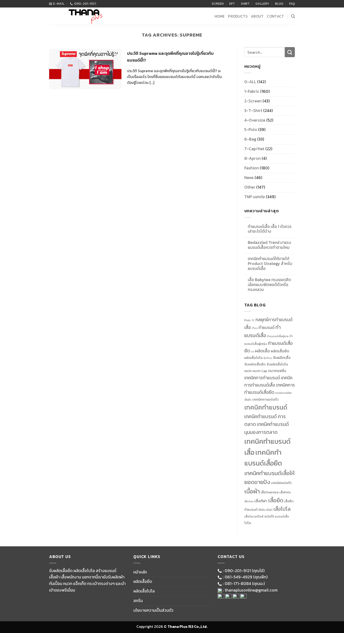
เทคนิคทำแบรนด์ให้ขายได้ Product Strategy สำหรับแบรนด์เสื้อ (270, 263)
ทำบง (255, 328)
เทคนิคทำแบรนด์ (265, 407)
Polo (247, 320)
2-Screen (253, 101)
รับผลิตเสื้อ (281, 357)
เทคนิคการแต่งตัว (265, 399)
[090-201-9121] (338, 331)
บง (252, 351)
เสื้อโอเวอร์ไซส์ (253, 516)
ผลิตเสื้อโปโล (253, 357)
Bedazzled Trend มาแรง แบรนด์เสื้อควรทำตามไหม (269, 245)
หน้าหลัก (140, 572)
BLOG (279, 3)
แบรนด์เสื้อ (282, 516)
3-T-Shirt (253, 111)
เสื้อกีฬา (260, 501)
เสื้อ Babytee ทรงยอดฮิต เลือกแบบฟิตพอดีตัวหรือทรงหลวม (269, 284)
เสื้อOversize (269, 492)
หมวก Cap (260, 370)
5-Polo (250, 130)
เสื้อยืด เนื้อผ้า (265, 510)
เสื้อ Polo (248, 501)
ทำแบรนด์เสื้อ (262, 331)
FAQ (292, 3)
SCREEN (217, 3)
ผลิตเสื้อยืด (280, 351)
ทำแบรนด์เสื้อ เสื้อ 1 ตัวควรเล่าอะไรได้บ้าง (270, 229)
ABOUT (257, 16)
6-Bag (250, 139)
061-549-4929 (238, 577)
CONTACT (275, 16)
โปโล (247, 522)
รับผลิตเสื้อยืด (255, 364)
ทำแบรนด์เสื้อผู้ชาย (278, 336)
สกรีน (138, 601)
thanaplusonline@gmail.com (251, 590)
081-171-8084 (238, 584)
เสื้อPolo (285, 492)
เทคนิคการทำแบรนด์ (262, 377)
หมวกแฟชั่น (277, 370)
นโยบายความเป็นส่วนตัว (153, 610)
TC (253, 320)
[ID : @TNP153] (338, 343)
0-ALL (250, 82)
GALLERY (262, 3)
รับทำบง (267, 358)
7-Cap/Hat (254, 149)
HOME (220, 16)
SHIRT (245, 3)
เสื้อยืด (275, 500)
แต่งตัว (269, 516)
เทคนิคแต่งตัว (281, 482)
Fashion (251, 168)
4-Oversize (254, 120)
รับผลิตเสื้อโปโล (277, 364)
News (249, 178)
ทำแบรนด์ (266, 327)
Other (249, 187)
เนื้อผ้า (252, 491)
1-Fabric (251, 91)
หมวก (248, 371)
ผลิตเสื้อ (262, 351)
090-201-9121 (238, 571)
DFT (232, 3)
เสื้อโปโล (282, 509)
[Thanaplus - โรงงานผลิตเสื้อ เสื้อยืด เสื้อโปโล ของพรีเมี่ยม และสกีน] (84, 16)
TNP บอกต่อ (254, 197)
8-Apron (252, 158)
